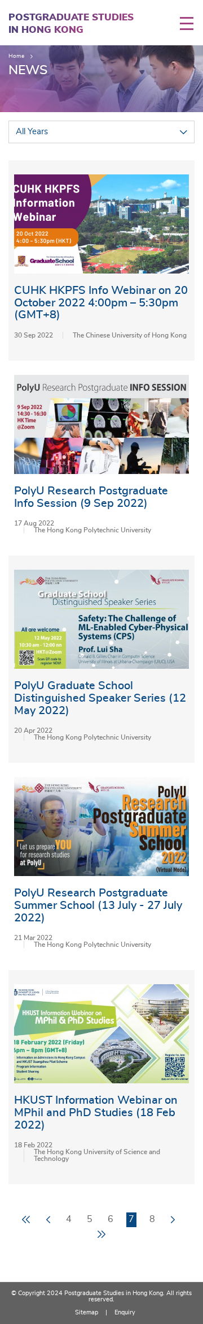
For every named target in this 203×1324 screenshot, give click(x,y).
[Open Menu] (191, 23)
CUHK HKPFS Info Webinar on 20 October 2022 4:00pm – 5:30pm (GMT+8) (101, 303)
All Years (32, 131)
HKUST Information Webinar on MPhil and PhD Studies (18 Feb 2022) (96, 1112)
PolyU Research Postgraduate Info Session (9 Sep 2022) (91, 497)
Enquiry (124, 1312)
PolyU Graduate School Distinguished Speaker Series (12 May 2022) (100, 698)
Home (16, 56)
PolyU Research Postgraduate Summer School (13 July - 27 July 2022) (98, 905)
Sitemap (86, 1312)
